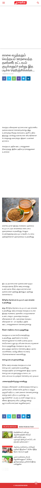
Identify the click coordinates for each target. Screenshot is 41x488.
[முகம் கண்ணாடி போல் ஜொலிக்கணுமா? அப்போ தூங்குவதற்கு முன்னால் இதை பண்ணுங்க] (7, 459)
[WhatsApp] (14, 78)
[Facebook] (4, 78)
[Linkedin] (28, 78)
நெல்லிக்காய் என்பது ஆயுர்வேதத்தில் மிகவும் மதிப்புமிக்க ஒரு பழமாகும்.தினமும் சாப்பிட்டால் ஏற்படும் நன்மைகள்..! (25, 437)
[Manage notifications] (36, 483)
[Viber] (19, 78)
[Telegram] (23, 78)
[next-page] (6, 469)
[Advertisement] (20, 27)
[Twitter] (9, 78)
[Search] (38, 3)
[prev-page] (3, 469)
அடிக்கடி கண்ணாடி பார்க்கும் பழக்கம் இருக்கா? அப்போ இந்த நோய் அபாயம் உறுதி (25, 449)
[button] (3, 3)
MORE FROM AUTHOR (26, 427)
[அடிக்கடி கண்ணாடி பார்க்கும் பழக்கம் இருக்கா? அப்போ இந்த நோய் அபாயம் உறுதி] (7, 449)
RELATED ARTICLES (10, 427)
